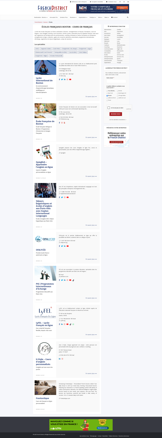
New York (92, 245)
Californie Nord (63, 250)
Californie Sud (78, 250)
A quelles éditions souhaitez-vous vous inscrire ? (73, 242)
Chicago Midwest (94, 247)
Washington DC (64, 247)
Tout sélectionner (64, 245)
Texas (91, 250)
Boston (76, 247)
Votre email (62, 234)
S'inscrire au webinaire (81, 224)
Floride (76, 245)
